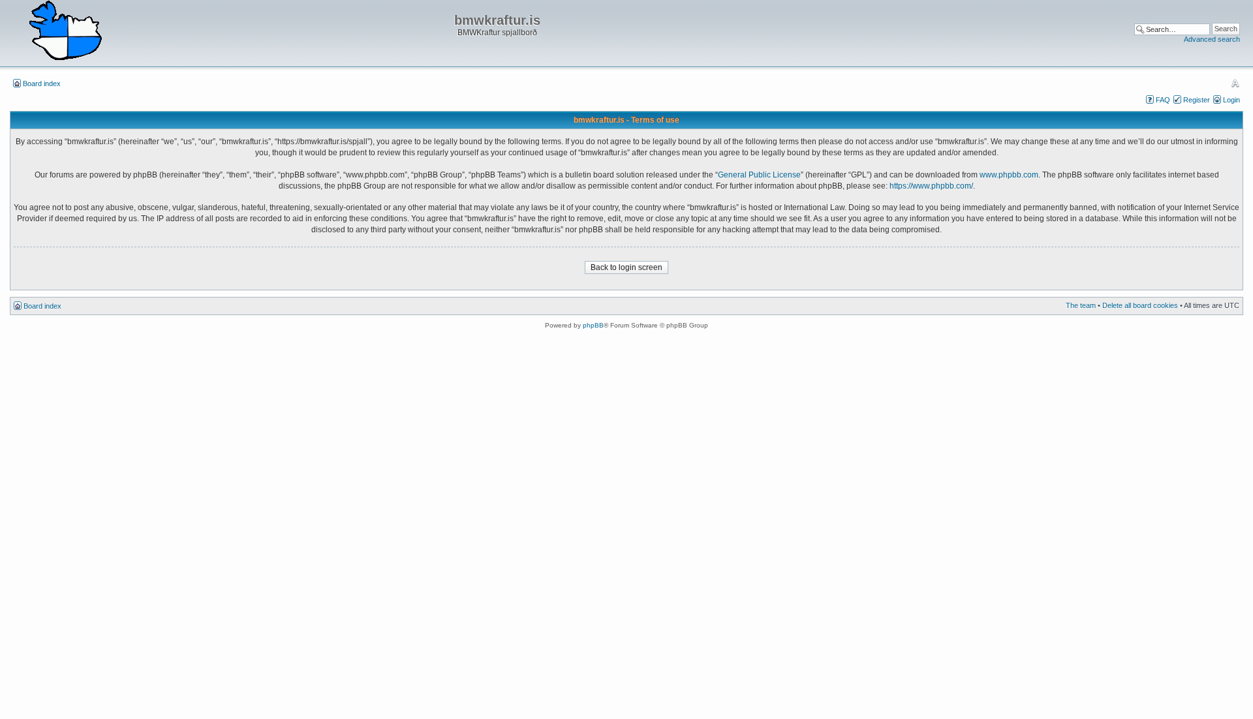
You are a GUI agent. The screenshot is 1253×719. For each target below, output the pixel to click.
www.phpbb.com (1009, 174)
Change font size (1235, 83)
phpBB (593, 325)
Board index (42, 83)
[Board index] (65, 31)
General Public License (759, 174)
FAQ (1163, 100)
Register (1196, 100)
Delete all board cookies (1140, 305)
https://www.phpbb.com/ (931, 186)
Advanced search (1212, 39)
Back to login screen (626, 267)
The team (1081, 305)
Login (1231, 100)
